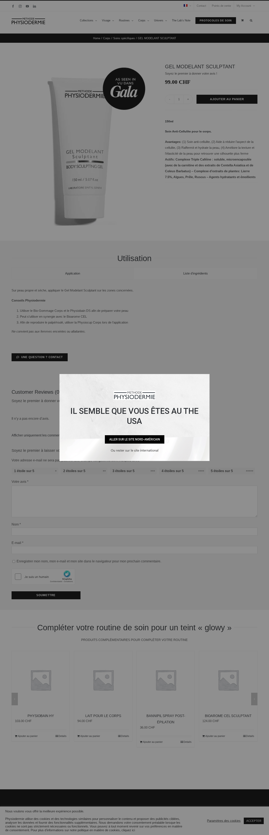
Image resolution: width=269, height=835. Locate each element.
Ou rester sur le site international (134, 450)
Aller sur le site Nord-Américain (134, 439)
